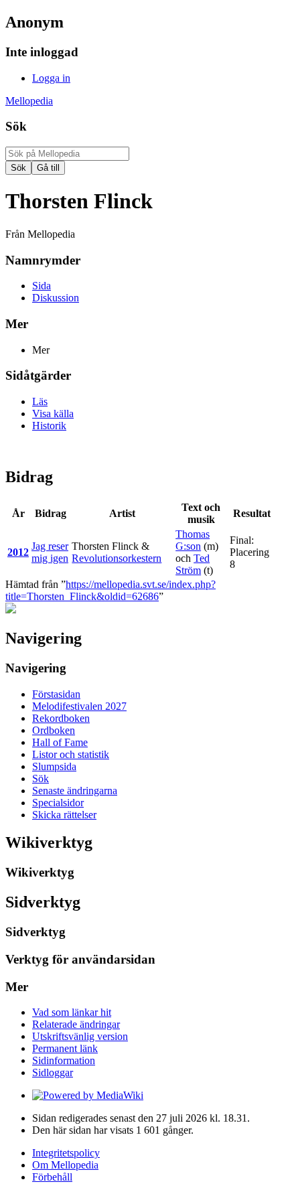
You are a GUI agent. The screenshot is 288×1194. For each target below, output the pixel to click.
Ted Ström (192, 564)
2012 (18, 552)
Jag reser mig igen (49, 552)
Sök (16, 126)
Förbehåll (52, 1177)
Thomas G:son (192, 540)
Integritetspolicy (66, 1153)
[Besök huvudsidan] (10, 609)
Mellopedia (29, 100)
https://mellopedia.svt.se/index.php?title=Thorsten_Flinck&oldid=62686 (110, 590)
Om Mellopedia (65, 1165)
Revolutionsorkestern (116, 558)
